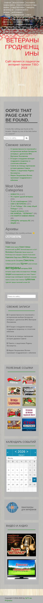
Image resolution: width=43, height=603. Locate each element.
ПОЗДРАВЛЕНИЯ (18, 15)
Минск (20, 257)
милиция (8, 277)
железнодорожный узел (19, 274)
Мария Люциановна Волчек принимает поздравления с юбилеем (21, 177)
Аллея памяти (15, 247)
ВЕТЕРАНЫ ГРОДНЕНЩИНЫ (22, 47)
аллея (30, 264)
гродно (8, 274)
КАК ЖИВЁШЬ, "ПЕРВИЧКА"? (22, 213)
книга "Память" (31, 274)
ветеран (34, 264)
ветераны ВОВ (26, 268)
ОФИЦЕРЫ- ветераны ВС (20, 221)
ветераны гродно (10, 271)
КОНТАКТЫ (16, 32)
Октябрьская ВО (10, 260)
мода (12, 277)
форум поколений (17, 282)
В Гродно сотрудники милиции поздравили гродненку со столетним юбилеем (22, 161)
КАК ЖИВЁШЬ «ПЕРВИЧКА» (13, 23)
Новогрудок (32, 257)
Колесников (31, 254)
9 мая (7, 247)
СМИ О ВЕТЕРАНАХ (18, 204)
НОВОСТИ (15, 194)
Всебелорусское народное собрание (16, 254)
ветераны (13, 268)
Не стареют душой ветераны (22, 197)
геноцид (33, 271)
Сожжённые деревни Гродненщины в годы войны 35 (18, 27)
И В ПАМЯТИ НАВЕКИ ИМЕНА (22, 216)
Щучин (24, 263)
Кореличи (9, 257)
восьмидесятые (25, 271)
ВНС (18, 249)
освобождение (19, 277)
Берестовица (24, 247)
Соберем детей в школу (12, 264)
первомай (27, 277)
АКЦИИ (13, 223)
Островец (19, 260)
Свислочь (29, 260)
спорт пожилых (19, 279)
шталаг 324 (26, 282)
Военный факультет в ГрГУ (29, 249)
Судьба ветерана (18, 7)
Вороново (18, 252)
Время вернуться (27, 252)
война (18, 271)
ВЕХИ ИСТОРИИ (18, 3)
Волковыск (10, 252)
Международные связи (16, 29)
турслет (8, 282)
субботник (30, 279)
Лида (16, 257)
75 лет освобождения (19, 201)
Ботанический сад (10, 249)
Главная (7, 3)
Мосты (25, 257)
